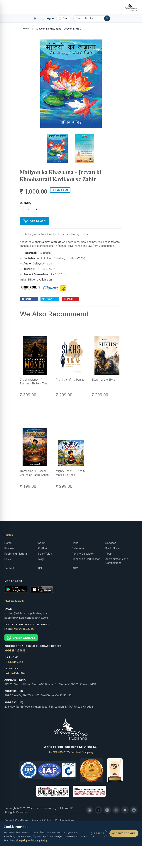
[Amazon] (134, 810)
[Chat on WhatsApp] (71, 638)
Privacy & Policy (41, 820)
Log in (47, 18)
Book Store (112, 548)
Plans (75, 542)
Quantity (25, 202)
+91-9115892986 (24, 628)
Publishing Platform (16, 553)
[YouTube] (125, 810)
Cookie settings (64, 820)
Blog (41, 558)
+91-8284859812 (14, 650)
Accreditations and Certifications (116, 560)
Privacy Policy (40, 840)
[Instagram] (107, 810)
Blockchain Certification (86, 558)
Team (108, 553)
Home (26, 28)
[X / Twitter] (98, 810)
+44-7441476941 (15, 673)
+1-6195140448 (13, 661)
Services (110, 542)
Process (9, 548)
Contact (9, 568)
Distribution (78, 548)
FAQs (7, 558)
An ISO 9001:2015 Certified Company (71, 752)
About (41, 542)
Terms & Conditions (16, 820)
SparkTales (45, 553)
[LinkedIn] (116, 810)
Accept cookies (123, 833)
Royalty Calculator (83, 553)
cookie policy (20, 840)
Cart (63, 18)
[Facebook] (89, 810)
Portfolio (43, 548)
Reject (99, 833)
